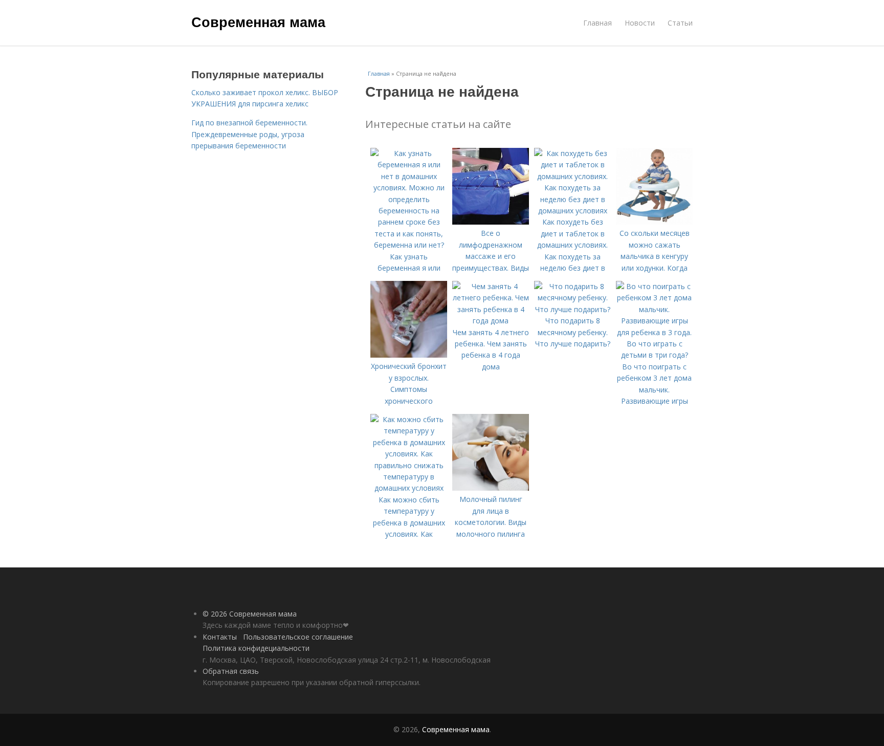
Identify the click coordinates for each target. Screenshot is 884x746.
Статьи (680, 23)
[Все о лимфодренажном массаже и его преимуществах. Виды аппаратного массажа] (490, 222)
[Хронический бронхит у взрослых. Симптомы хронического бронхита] (408, 355)
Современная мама (258, 21)
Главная (597, 23)
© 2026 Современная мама (250, 614)
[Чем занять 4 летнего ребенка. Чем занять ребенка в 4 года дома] (490, 320)
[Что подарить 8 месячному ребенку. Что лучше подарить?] (572, 309)
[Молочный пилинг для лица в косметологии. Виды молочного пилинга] (490, 488)
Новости (640, 23)
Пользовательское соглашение (298, 637)
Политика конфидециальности (256, 648)
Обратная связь (231, 671)
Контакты (220, 637)
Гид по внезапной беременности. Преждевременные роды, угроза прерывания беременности (249, 134)
